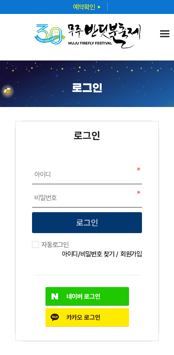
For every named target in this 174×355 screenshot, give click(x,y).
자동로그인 (55, 244)
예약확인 (87, 6)
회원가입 (131, 253)
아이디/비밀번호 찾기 (88, 253)
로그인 (87, 222)
